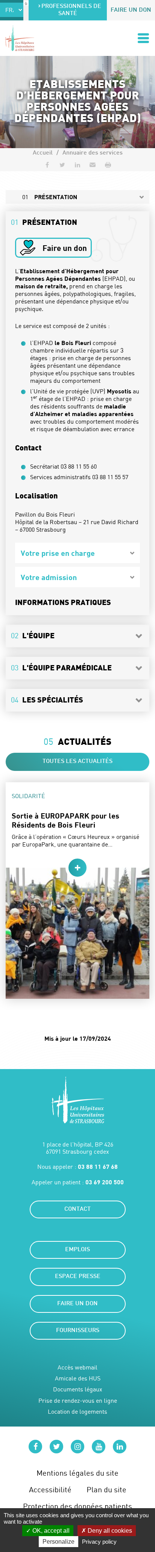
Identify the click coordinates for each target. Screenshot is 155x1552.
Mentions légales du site (77, 1473)
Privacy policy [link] (99, 1541)
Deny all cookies (109, 1530)
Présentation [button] (44, 222)
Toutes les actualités (77, 761)
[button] (92, 164)
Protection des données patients (77, 1506)
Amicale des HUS (77, 1378)
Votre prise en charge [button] (58, 552)
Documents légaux (77, 1389)
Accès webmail (77, 1367)
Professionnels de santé (71, 10)
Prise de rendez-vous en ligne (77, 1400)
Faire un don (131, 10)
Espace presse (77, 1277)
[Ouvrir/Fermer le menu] (143, 38)
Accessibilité (50, 1489)
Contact (77, 1209)
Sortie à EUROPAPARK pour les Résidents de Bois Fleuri (65, 820)
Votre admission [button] (49, 577)
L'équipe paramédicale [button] (61, 667)
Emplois (77, 1250)
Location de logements (77, 1411)
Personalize (58, 1541)
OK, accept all (50, 1530)
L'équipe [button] (33, 635)
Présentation (49, 197)
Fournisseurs (77, 1331)
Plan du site (106, 1489)
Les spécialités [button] (47, 699)
